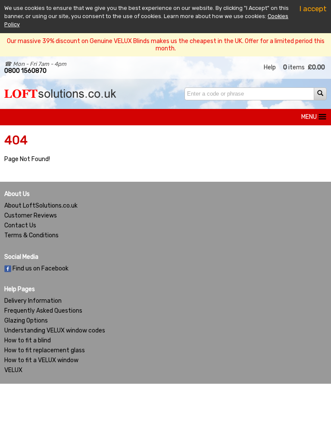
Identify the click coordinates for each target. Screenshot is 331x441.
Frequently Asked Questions (43, 310)
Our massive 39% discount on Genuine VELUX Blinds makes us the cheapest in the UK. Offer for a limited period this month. (166, 44)
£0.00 (316, 67)
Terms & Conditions (31, 235)
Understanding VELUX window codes (54, 330)
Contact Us (20, 225)
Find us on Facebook (40, 268)
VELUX (13, 370)
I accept (313, 8)
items (294, 67)
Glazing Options (26, 320)
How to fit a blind (27, 340)
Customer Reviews (30, 215)
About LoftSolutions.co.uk (41, 205)
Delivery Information (33, 300)
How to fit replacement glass (44, 350)
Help (270, 67)
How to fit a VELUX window (41, 360)
